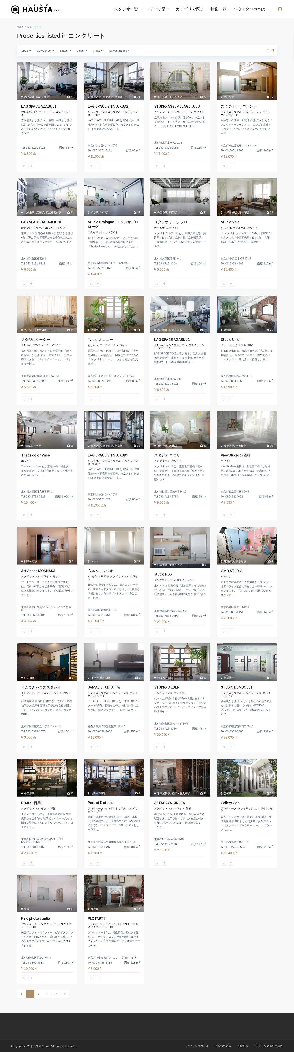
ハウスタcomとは (249, 9)
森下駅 (28, 330)
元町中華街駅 (98, 793)
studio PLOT (164, 574)
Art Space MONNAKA (38, 571)
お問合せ (243, 1045)
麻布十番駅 (42, 96)
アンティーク (162, 111)
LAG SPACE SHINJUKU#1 (108, 455)
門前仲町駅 (30, 561)
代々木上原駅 (165, 677)
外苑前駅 (229, 561)
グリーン (38, 227)
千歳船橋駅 (163, 793)
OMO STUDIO (231, 571)
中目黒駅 (29, 793)
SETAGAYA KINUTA (169, 803)
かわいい (26, 227)
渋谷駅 (95, 212)
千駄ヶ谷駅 (175, 564)
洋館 (250, 345)
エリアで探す (157, 9)
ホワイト (199, 111)
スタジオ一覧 (126, 9)
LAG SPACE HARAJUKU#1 (42, 222)
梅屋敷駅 (162, 212)
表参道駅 (241, 561)
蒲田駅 (173, 212)
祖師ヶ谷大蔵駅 (181, 793)
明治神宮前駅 (53, 212)
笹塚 (26, 909)
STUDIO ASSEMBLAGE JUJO (177, 106)
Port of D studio (100, 803)
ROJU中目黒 (31, 803)
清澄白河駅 (40, 330)
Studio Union (231, 339)
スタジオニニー (100, 339)
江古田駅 (29, 677)
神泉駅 (104, 212)
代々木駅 (96, 96)
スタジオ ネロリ (167, 455)
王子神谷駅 (175, 96)
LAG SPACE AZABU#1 (39, 106)
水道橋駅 (241, 445)
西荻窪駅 (229, 96)
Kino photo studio (35, 918)
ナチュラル (160, 227)
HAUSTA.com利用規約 (269, 1045)
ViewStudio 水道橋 (236, 455)
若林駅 (228, 330)
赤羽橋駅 (29, 96)
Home (20, 26)
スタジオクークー (35, 339)
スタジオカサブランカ (239, 106)
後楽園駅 (229, 445)
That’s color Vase (35, 455)
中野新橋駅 (230, 212)
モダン (96, 114)
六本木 (95, 561)
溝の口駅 (105, 677)
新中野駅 (243, 212)
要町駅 (228, 793)
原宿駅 (40, 212)
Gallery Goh (230, 803)
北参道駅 (108, 96)
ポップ (229, 695)
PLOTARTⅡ (97, 918)
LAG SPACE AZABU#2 (172, 339)
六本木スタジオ (100, 571)
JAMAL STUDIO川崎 (104, 687)
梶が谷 (95, 677)
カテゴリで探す (190, 9)
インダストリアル (43, 111)
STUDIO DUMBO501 (236, 687)
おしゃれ (26, 111)
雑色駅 (37, 445)
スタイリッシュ (252, 111)
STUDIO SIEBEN (166, 687)
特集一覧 (219, 9)
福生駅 (95, 909)
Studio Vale (230, 222)
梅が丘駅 (162, 445)
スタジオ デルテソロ (170, 222)
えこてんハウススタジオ (41, 687)
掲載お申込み (223, 1045)
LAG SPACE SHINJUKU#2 (108, 106)
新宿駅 (119, 96)
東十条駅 (162, 96)
